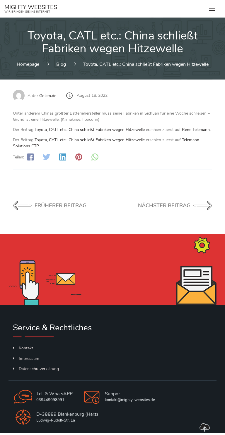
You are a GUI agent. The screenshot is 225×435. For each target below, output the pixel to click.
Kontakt (26, 348)
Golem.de (47, 96)
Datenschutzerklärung (39, 369)
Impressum (29, 358)
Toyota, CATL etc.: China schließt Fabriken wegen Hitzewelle (90, 129)
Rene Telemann (196, 129)
